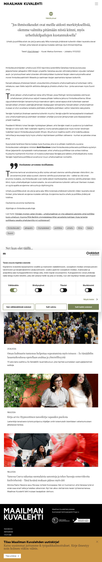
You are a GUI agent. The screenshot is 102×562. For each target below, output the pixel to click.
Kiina (80, 228)
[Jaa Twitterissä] (39, 62)
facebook (8, 529)
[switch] (38, 290)
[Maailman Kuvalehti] (23, 519)
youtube (8, 535)
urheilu (70, 228)
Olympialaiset (44, 228)
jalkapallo (29, 228)
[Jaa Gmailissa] (47, 62)
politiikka (58, 228)
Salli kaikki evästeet (83, 307)
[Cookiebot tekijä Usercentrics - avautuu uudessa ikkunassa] (88, 254)
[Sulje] (97, 542)
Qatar (89, 228)
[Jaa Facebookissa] (55, 62)
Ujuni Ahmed (33, 51)
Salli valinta (51, 307)
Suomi (10, 233)
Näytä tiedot (88, 299)
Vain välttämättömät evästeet (18, 307)
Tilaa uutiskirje (11, 556)
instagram (8, 532)
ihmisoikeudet (14, 228)
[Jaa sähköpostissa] (63, 62)
